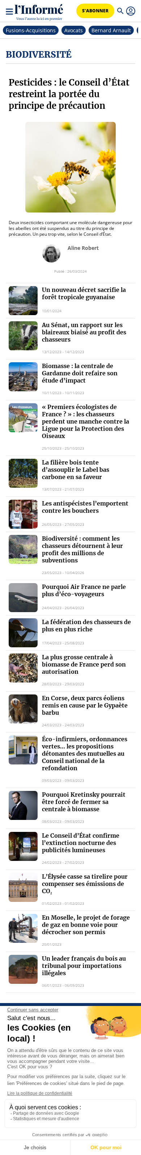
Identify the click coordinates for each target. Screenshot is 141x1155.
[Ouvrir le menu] (10, 11)
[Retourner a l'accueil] (39, 11)
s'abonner (95, 11)
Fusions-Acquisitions (31, 30)
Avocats (73, 30)
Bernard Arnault (111, 30)
